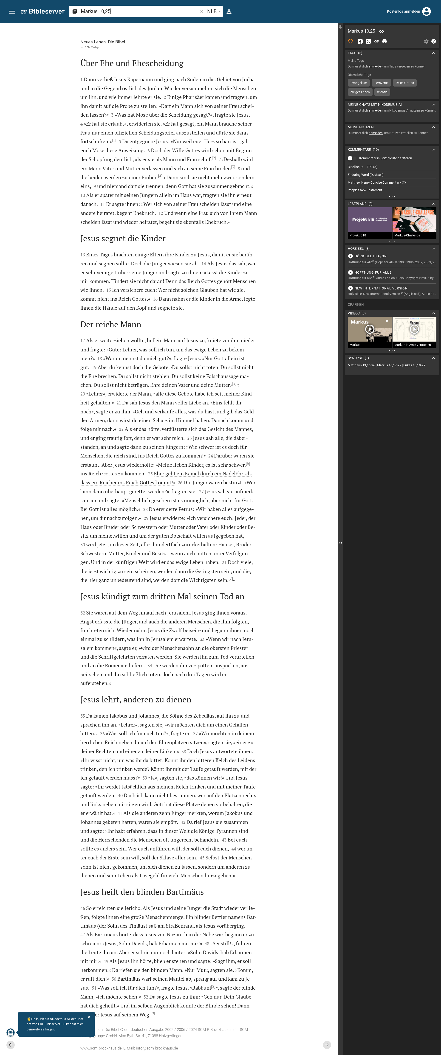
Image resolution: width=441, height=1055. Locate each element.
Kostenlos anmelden (403, 11)
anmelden (376, 66)
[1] (114, 140)
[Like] (350, 41)
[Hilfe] (433, 41)
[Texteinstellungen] (229, 11)
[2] (214, 157)
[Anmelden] (426, 11)
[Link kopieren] (376, 41)
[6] (248, 463)
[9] (153, 1013)
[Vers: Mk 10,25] (381, 31)
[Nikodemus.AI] (10, 1032)
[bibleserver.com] (43, 12)
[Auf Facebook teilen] (360, 41)
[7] (231, 578)
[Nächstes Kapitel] (327, 1045)
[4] (160, 175)
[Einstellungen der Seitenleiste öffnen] (426, 41)
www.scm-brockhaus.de (101, 1048)
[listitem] (392, 167)
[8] (213, 986)
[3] (233, 166)
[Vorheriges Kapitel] (10, 1045)
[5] (234, 383)
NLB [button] (212, 11)
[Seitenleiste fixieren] (340, 27)
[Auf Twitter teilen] (368, 41)
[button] (12, 12)
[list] (392, 178)
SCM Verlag (92, 47)
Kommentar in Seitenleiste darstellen (385, 158)
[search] (140, 11)
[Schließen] (89, 1016)
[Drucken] (384, 41)
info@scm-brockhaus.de (157, 1048)
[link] (392, 365)
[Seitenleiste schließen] (340, 543)
